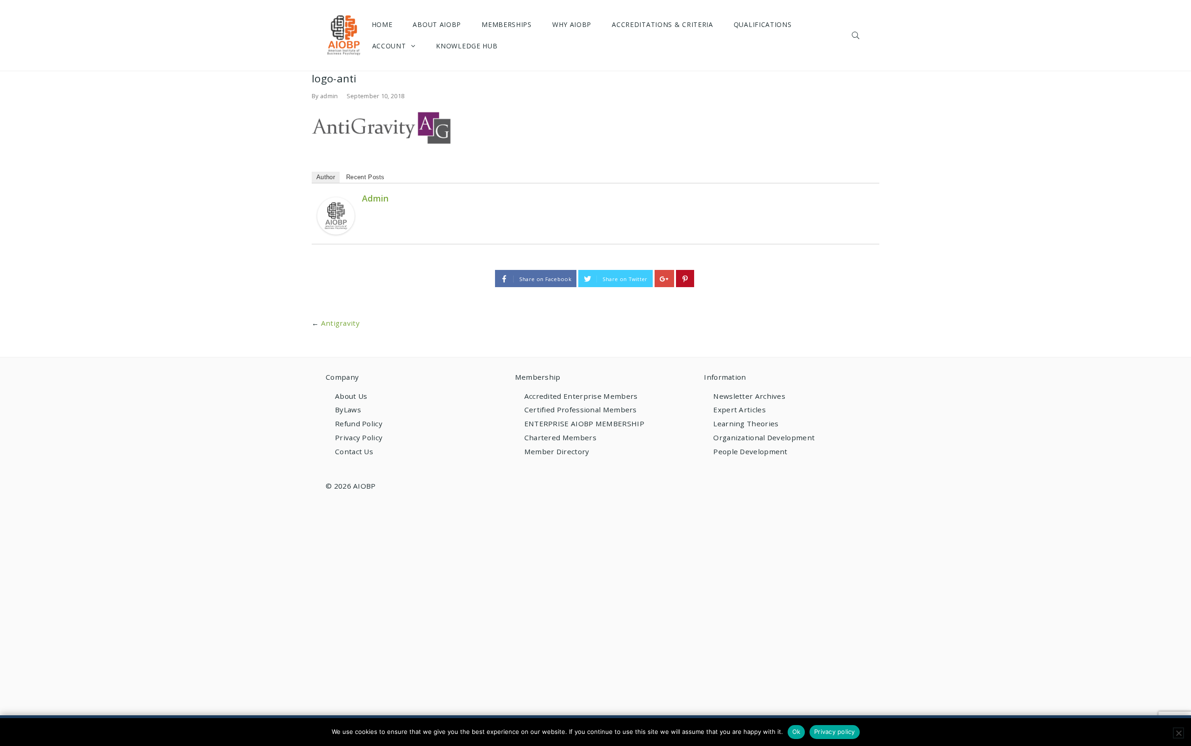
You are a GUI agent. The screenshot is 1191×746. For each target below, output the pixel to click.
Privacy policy (834, 731)
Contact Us (354, 451)
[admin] (336, 215)
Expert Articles (739, 409)
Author (325, 177)
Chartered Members (560, 437)
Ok (796, 731)
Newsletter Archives (749, 396)
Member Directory (556, 451)
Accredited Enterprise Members (581, 396)
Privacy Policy (358, 437)
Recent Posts (365, 177)
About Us (351, 396)
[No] (1178, 733)
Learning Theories (745, 423)
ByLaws (348, 409)
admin (329, 96)
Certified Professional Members (580, 409)
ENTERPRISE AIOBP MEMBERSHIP (584, 423)
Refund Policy (358, 423)
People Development (750, 451)
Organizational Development (764, 437)
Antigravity (340, 323)
